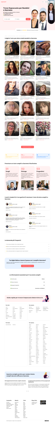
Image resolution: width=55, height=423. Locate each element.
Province (7, 407)
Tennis (16, 413)
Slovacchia (44, 357)
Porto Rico (37, 353)
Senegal (30, 357)
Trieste (24, 416)
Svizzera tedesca (31, 361)
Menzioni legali (8, 403)
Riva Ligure (14, 315)
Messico (37, 346)
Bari (23, 410)
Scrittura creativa (45, 310)
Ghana (30, 338)
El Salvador (37, 334)
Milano (24, 403)
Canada (37, 330)
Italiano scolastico (38, 310)
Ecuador (30, 334)
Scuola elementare (8, 324)
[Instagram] (48, 420)
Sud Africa (30, 360)
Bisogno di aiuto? (34, 403)
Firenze (24, 409)
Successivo (28, 391)
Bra (6, 311)
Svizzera (44, 360)
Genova (24, 407)
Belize (30, 327)
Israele (30, 342)
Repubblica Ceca (45, 354)
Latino (16, 408)
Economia (16, 415)
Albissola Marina (22, 308)
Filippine (44, 335)
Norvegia (37, 349)
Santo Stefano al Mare (9, 316)
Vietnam (30, 364)
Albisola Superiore (15, 308)
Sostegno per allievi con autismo (45, 309)
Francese (16, 410)
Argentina (37, 324)
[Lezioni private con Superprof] (3, 1)
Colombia (37, 331)
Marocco (44, 345)
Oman (30, 350)
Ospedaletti (7, 315)
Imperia (21, 312)
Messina (24, 414)
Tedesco (16, 409)
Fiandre (37, 335)
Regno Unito (37, 354)
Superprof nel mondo (9, 405)
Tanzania (37, 361)
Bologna (24, 408)
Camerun (30, 330)
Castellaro (21, 311)
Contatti (33, 404)
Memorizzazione (31, 308)
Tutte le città (25, 417)
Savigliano (14, 316)
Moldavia (44, 346)
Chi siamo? (7, 402)
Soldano (21, 316)
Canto (16, 406)
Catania (24, 411)
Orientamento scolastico (38, 309)
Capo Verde (44, 330)
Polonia (30, 353)
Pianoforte (16, 405)
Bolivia (37, 327)
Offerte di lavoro (8, 408)
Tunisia (44, 361)
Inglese (16, 403)
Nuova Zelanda (45, 349)
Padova (24, 415)
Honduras (37, 339)
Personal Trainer (17, 412)
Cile (29, 331)
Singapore (37, 357)
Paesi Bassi (37, 350)
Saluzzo (21, 315)
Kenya (37, 342)
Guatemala (30, 339)
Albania (30, 324)
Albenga (7, 308)
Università (14, 324)
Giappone (44, 338)
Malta (37, 345)
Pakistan (44, 350)
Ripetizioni (16, 404)
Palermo (24, 406)
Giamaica (37, 338)
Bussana (14, 311)
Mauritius (30, 346)
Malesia (30, 345)
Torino (24, 405)
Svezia (37, 360)
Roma (24, 402)
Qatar (30, 354)
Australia (44, 324)
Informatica (16, 416)
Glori (13, 312)
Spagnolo (16, 411)
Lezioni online (8, 406)
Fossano (7, 312)
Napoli (24, 404)
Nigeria (30, 349)
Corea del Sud (45, 331)
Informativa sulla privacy (9, 404)
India (43, 339)
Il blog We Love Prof (34, 402)
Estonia (30, 335)
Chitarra (16, 407)
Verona (24, 413)
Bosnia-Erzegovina (45, 327)
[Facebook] (45, 420)
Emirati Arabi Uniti (45, 334)
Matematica (30, 310)
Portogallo (44, 353)
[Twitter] (46, 420)
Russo (15, 414)
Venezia (24, 412)
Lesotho (44, 342)
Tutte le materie (17, 417)
